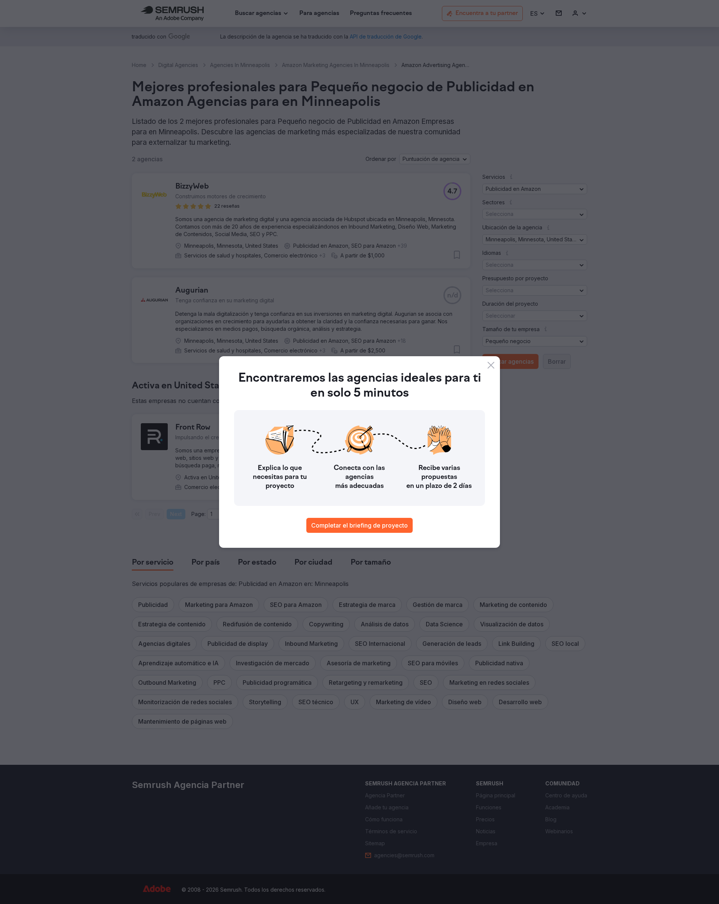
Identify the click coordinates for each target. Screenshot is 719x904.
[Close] (491, 365)
